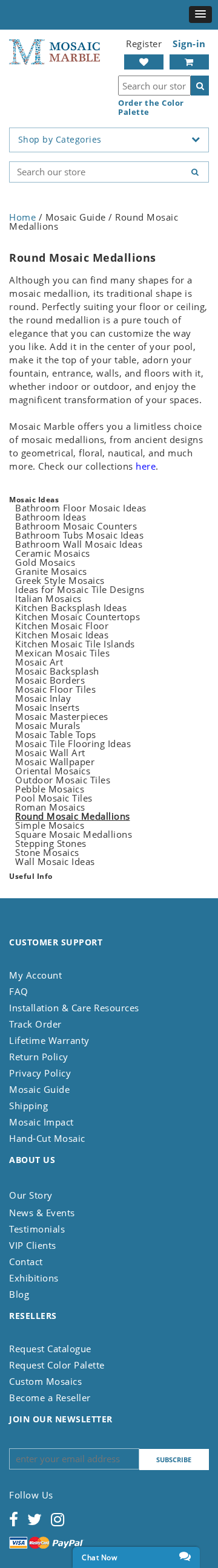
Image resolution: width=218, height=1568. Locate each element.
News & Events (42, 1213)
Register (144, 43)
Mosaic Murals (48, 725)
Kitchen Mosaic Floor (61, 626)
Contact (26, 1261)
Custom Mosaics (45, 1381)
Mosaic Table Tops (55, 734)
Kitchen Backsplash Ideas (71, 607)
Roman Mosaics (50, 807)
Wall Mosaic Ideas (55, 861)
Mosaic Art (39, 662)
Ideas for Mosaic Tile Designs (80, 589)
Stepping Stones (51, 843)
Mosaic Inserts (47, 707)
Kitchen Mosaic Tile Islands (75, 644)
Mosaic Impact (41, 1122)
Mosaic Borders (50, 680)
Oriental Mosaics (52, 771)
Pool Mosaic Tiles (54, 798)
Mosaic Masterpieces (61, 716)
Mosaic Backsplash (57, 671)
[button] (200, 14)
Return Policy (38, 1057)
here (146, 466)
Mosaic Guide (39, 1089)
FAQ (18, 991)
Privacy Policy (40, 1073)
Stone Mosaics (47, 852)
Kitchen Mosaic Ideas (61, 635)
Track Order (35, 1024)
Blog (19, 1294)
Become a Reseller (50, 1397)
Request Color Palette (57, 1365)
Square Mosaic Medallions (73, 834)
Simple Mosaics (49, 825)
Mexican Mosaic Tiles (62, 653)
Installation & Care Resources (74, 1008)
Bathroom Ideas (50, 517)
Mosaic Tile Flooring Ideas (73, 743)
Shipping (28, 1106)
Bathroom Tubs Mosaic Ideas (79, 535)
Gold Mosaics (45, 562)
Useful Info (31, 876)
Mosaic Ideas (34, 499)
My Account (35, 975)
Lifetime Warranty (49, 1040)
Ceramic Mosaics (52, 553)
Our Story (31, 1195)
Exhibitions (34, 1278)
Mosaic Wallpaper (54, 762)
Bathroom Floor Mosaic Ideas (81, 508)
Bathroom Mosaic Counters (76, 526)
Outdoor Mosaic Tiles (62, 780)
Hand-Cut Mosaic (47, 1138)
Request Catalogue (50, 1349)
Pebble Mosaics (49, 789)
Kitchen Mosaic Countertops (77, 617)
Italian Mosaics (48, 598)
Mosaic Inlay (43, 698)
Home (22, 217)
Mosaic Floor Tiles (55, 689)
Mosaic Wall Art (50, 753)
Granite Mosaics (51, 571)
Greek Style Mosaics (60, 580)
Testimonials (37, 1229)
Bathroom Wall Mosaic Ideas (78, 544)
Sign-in (189, 43)
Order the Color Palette (151, 108)
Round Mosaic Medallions (72, 816)
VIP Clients (32, 1245)
